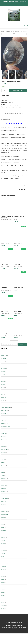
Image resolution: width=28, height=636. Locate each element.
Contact (14, 628)
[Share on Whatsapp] (16, 106)
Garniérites (4, 221)
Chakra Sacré (4, 219)
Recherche (22, 344)
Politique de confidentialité (14, 624)
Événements (23, 1)
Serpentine (4, 287)
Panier (17, 1)
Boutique (11, 1)
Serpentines (8, 290)
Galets (12, 31)
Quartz (12, 102)
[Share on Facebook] (2, 106)
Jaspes (7, 243)
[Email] (17, 617)
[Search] (21, 26)
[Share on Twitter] (6, 106)
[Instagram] (14, 617)
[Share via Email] (20, 106)
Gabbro (16, 334)
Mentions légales (22, 627)
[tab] (14, 111)
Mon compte (5, 1)
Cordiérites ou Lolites (19, 218)
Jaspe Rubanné (5, 241)
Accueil (3, 31)
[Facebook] (12, 3)
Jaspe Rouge (17, 311)
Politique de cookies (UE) (16, 622)
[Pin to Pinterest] (9, 106)
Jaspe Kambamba (18, 287)
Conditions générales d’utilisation (14, 625)
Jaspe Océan (17, 241)
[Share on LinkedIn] (13, 106)
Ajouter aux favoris (6, 95)
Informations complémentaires (14, 113)
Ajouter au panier (17, 90)
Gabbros (16, 335)
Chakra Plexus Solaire (6, 289)
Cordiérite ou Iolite (19, 216)
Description (14, 111)
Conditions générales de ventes (9, 627)
